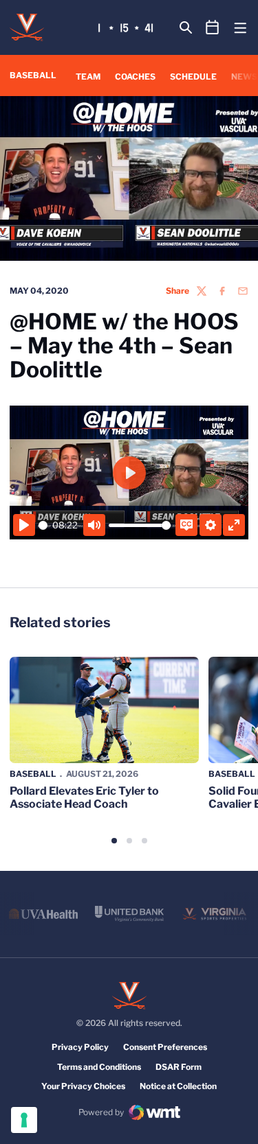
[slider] (43, 525)
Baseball (33, 774)
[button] (114, 840)
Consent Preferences (165, 1047)
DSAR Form (178, 1067)
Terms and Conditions (99, 1067)
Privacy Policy (80, 1047)
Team (88, 76)
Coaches (135, 76)
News (244, 76)
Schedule (193, 76)
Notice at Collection (178, 1086)
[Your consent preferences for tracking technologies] (24, 1120)
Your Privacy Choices (83, 1086)
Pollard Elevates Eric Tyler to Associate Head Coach (84, 797)
